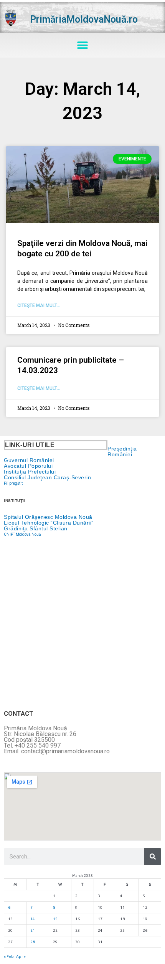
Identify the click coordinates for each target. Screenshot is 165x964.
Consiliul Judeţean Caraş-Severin (47, 477)
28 (32, 942)
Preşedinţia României (122, 451)
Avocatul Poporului (28, 466)
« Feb (9, 956)
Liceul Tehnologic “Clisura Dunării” (49, 523)
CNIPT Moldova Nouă (22, 534)
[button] (82, 45)
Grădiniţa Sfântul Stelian (36, 528)
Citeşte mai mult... (38, 305)
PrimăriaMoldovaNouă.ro (84, 19)
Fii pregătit (13, 483)
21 (32, 930)
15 (55, 919)
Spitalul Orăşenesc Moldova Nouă (48, 517)
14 (32, 919)
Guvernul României (29, 460)
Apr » (21, 956)
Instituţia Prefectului (30, 472)
